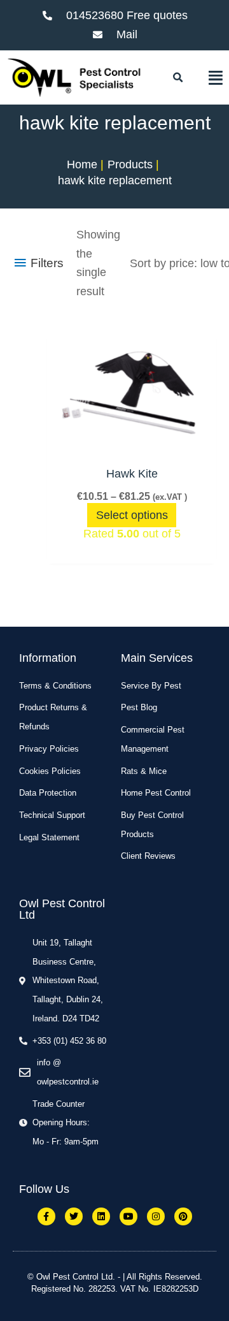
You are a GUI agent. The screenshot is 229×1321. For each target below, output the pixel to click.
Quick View (131, 443)
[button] (177, 78)
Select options (132, 515)
